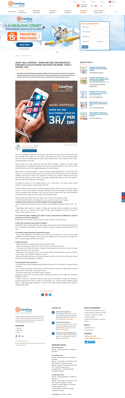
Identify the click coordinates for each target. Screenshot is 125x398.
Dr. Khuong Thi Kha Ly (28, 145)
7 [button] (66, 52)
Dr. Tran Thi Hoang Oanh (97, 107)
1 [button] (55, 52)
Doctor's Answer (83, 11)
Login (101, 5)
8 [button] (68, 52)
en (113, 1)
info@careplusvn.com (95, 338)
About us (75, 2)
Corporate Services (53, 11)
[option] (62, 33)
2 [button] (56, 52)
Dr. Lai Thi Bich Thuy (96, 118)
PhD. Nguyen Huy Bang (97, 72)
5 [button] (62, 52)
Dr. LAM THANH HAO (96, 97)
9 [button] (69, 52)
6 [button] (64, 52)
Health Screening (22, 11)
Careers (93, 2)
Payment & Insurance (68, 11)
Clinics (83, 2)
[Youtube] (123, 197)
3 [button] (58, 52)
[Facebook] (123, 194)
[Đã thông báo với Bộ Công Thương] (89, 342)
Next (85, 47)
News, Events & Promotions (99, 11)
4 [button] (60, 52)
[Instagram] (123, 200)
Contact (102, 2)
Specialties (12, 11)
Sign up (111, 5)
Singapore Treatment (36, 11)
